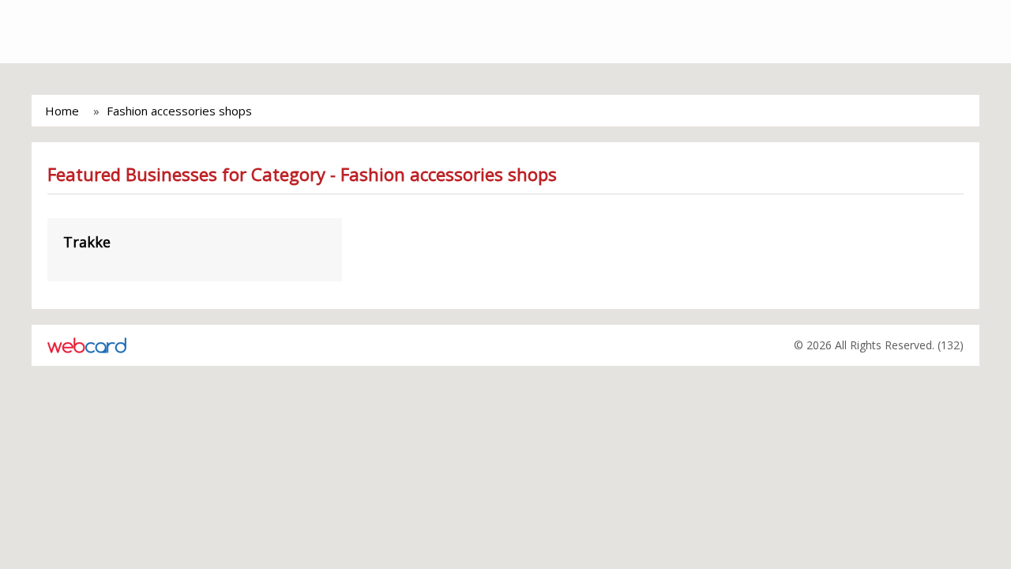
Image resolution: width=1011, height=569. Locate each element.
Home (62, 111)
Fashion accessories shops (179, 111)
